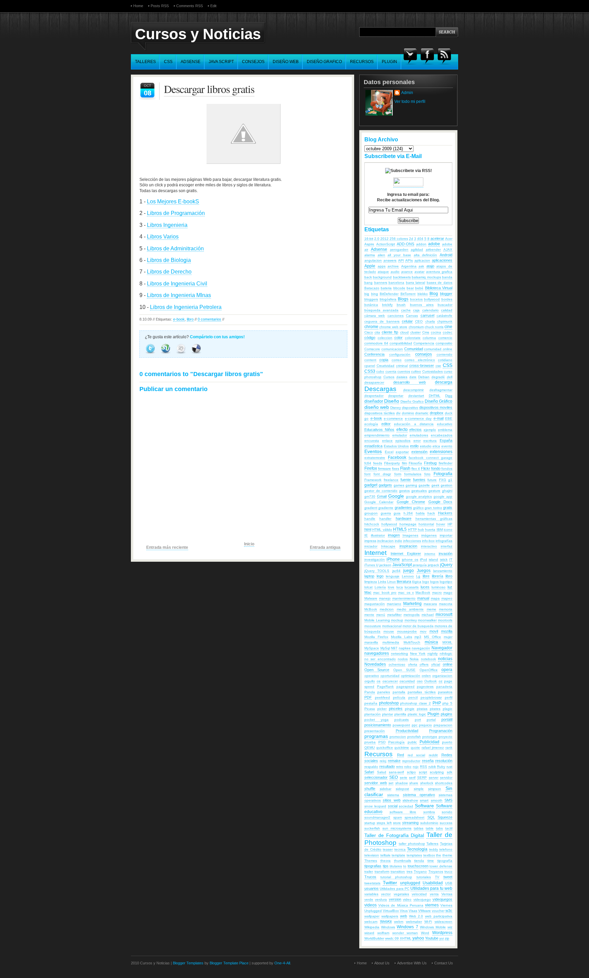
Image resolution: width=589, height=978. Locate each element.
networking (399, 653)
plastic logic (417, 714)
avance (407, 272)
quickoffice (384, 747)
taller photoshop (412, 843)
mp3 (417, 637)
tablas (418, 828)
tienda (419, 861)
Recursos (362, 61)
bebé (419, 288)
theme (447, 855)
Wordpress (442, 932)
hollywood (389, 524)
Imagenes (410, 535)
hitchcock (371, 524)
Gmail (382, 496)
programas (376, 736)
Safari (369, 772)
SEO (393, 777)
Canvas (412, 315)
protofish (414, 737)
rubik (432, 767)
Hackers (445, 513)
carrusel (427, 315)
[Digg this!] (181, 354)
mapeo (446, 598)
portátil (446, 719)
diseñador (373, 401)
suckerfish (372, 828)
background (382, 277)
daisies (401, 377)
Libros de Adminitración (175, 248)
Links (382, 582)
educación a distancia (413, 424)
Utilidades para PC (394, 888)
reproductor (411, 761)
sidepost (402, 789)
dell (449, 377)
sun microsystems (396, 828)
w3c (448, 911)
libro (190, 319)
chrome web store (393, 327)
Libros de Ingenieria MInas (179, 295)
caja (416, 310)
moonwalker (427, 620)
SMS (448, 800)
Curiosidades (432, 371)
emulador (399, 435)
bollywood (432, 299)
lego (380, 576)
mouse (388, 631)
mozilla (446, 631)
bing (374, 294)
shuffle (369, 789)
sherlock (426, 783)
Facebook (397, 457)
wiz (450, 927)
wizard (369, 933)
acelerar (437, 238)
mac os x (406, 592)
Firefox (370, 468)
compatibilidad (401, 343)
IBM (440, 529)
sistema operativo (419, 795)
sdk (449, 772)
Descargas (380, 388)
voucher (438, 911)
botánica (371, 305)
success (446, 823)
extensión (419, 452)
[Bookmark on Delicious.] (196, 354)
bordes (446, 299)
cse (438, 366)
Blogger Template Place (229, 963)
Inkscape (388, 546)
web (403, 916)
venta (434, 894)
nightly (432, 653)
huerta (430, 529)
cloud (404, 332)
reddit (433, 755)
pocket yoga (376, 719)
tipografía (444, 861)
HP (450, 524)
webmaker (414, 921)
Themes (370, 861)
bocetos (416, 299)
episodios (402, 441)
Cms (425, 332)
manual (423, 598)
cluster (415, 332)
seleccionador (376, 777)
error (417, 441)
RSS (423, 767)
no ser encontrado (380, 659)
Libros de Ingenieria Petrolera (186, 307)
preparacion (443, 725)
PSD (382, 742)
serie (403, 777)
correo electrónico (420, 360)
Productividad (407, 731)
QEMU (369, 747)
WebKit (386, 921)
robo (407, 767)
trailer (368, 871)
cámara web (374, 315)
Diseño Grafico (324, 61)
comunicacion (392, 349)
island (433, 559)
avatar (419, 272)
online (447, 664)
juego (408, 570)
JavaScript (402, 564)
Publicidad (429, 742)
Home (138, 6)
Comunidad (413, 349)
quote (415, 747)
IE (366, 535)
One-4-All (282, 963)
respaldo (371, 767)
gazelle (424, 485)
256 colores (399, 238)
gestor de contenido (380, 491)
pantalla (399, 692)
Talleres (145, 61)
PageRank (385, 686)
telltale (385, 855)
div (398, 413)
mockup (397, 620)
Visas (413, 911)
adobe (434, 244)
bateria (386, 288)
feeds (377, 463)
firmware (384, 468)
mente (369, 615)
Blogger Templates (188, 963)
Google (396, 496)
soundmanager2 (377, 817)
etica (436, 446)
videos (370, 905)
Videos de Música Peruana (400, 905)
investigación (374, 559)
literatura (404, 581)
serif (412, 777)
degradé (438, 377)
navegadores (376, 653)
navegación (421, 648)
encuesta (371, 441)
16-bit (368, 238)
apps (382, 266)
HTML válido (382, 529)
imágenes (429, 535)
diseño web (376, 407)
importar (446, 535)
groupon (371, 513)
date (413, 377)
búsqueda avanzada (381, 310)
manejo (385, 598)
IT (450, 559)
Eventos (373, 451)
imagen (394, 535)
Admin (407, 92)
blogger (446, 294)
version (395, 899)
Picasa (369, 709)
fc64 (367, 463)
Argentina (409, 266)
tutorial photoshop (396, 877)
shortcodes (443, 783)
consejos (423, 354)
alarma (369, 255)
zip (447, 938)
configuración (399, 354)
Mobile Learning (377, 620)
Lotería (380, 587)
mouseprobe (407, 631)
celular (407, 321)
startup (369, 823)
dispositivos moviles (435, 407)
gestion (446, 485)
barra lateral (415, 282)
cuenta (391, 371)
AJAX (447, 249)
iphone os (410, 559)
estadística (373, 446)
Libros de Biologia (169, 260)
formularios (412, 474)
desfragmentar (440, 390)
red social (416, 755)
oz (440, 681)
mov (423, 631)
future (432, 480)
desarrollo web (409, 382)
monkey (411, 620)
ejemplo (430, 430)
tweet (447, 877)
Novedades (375, 664)
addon (421, 244)
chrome (371, 326)
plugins (446, 714)
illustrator (378, 535)
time (430, 861)
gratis (447, 508)
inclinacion (385, 541)
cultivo (416, 371)
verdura (381, 899)
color (398, 338)
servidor (446, 777)
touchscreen (418, 866)
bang (368, 282)
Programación (440, 731)
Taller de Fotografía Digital (394, 835)
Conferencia (374, 354)
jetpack (433, 565)
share (413, 783)
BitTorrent (408, 294)
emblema (445, 430)
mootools (445, 620)
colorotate (413, 338)
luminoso (438, 587)
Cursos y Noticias (198, 34)
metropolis (412, 615)
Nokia (414, 659)
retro (399, 767)
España (446, 440)
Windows (388, 927)
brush (401, 305)
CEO (419, 321)
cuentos (403, 371)
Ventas (446, 894)
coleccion (385, 338)
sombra (429, 812)
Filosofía (415, 463)
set (391, 783)
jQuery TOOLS (376, 571)
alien (381, 255)
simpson (434, 789)
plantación (372, 714)
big (366, 294)
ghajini (447, 491)
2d (411, 238)
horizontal (426, 524)
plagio (447, 709)
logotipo (446, 582)
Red (400, 755)
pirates (435, 709)
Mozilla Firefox (376, 637)
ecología (371, 424)
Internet (375, 552)
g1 (450, 480)
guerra (386, 513)
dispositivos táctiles (379, 413)
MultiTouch (412, 642)
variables (371, 894)
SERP (422, 777)
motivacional (392, 626)
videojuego (422, 899)
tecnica (400, 849)
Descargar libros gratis (209, 88)
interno (429, 554)
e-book (179, 319)
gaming (411, 485)
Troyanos (435, 871)
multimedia (390, 642)
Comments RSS (189, 6)
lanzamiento (442, 571)
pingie (409, 709)
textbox (429, 855)
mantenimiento (404, 598)
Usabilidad (433, 883)
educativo (444, 424)
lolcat (368, 587)
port (418, 719)
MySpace (371, 648)
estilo (414, 446)
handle (369, 519)
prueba (370, 742)
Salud (381, 772)
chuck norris (434, 327)
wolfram (383, 933)
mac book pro (384, 592)
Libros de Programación (176, 213)
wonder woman (405, 933)
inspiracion (408, 546)
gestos (404, 491)
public (412, 742)
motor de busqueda (418, 626)
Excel (389, 452)
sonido (447, 812)
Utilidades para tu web (431, 888)
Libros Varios (163, 236)
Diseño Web (286, 61)
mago (447, 592)
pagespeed (405, 686)
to (404, 866)
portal (431, 719)
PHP (437, 703)
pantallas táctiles (421, 692)
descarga (443, 382)
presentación (374, 731)
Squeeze (445, 817)
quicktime (401, 747)
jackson (385, 565)
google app (443, 496)
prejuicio (425, 725)
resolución (443, 761)
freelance (391, 480)
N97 (394, 648)
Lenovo (408, 576)
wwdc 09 (392, 938)
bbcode (399, 288)
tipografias (372, 866)
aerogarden (399, 249)
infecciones (412, 541)
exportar (402, 452)
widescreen (443, 921)
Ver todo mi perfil (409, 101)
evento (446, 446)
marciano (394, 604)
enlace (387, 441)
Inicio (249, 544)
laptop (369, 576)
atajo (430, 266)
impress (370, 541)
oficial (435, 664)
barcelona (396, 282)
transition (398, 871)
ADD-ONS (405, 244)
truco (448, 871)
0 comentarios (209, 319)
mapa (435, 598)
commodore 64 (376, 343)
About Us (382, 963)
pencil (413, 697)
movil (433, 631)
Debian (423, 377)
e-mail (438, 418)
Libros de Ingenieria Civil (177, 283)
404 (420, 238)
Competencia (423, 343)
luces (425, 587)
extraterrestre (374, 458)
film (404, 463)
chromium (416, 327)
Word (425, 933)
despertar (395, 396)
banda (447, 277)
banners (380, 282)
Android (446, 255)
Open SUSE (404, 670)
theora (385, 861)
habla (420, 513)
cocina (436, 332)
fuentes (419, 480)
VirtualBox (391, 911)
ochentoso (397, 664)
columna (429, 338)
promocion (398, 737)
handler (385, 519)
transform (382, 871)
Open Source (376, 670)
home (362, 963)
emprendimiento (377, 435)
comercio (445, 338)
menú (380, 615)
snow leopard (375, 806)
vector (386, 894)
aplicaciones (442, 260)
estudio (426, 446)
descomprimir (413, 390)
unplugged (410, 883)
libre (426, 576)
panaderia (444, 686)
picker (382, 709)
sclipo (411, 772)
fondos (446, 468)
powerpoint (401, 725)
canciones (396, 315)
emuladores (419, 435)
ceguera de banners (381, 321)
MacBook (423, 592)
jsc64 (396, 571)
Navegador (442, 648)
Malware (370, 598)
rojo (416, 767)
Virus (404, 911)
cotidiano (445, 360)
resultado (387, 766)
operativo (371, 676)
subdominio (429, 823)
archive (393, 266)
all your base (399, 255)
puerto (447, 742)
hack (431, 513)
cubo (380, 371)
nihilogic (446, 653)
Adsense (190, 61)
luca (399, 587)
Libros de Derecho (169, 272)
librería (437, 576)
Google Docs (440, 502)
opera (446, 669)
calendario (430, 310)
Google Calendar (378, 502)
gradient (370, 508)
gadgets (385, 485)
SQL (431, 817)
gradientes (403, 508)
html (367, 529)
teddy (433, 849)
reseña (428, 761)
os (378, 681)
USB (448, 883)
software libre (403, 812)
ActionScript (385, 244)
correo (397, 360)
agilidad (417, 249)
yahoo (418, 938)
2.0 (376, 238)
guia (397, 513)
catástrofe (444, 315)
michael (428, 615)
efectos (415, 430)
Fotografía (443, 473)
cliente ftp (390, 332)
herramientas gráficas (434, 519)
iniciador (370, 546)
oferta (412, 664)
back (368, 277)
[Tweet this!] (150, 354)
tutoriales (424, 877)
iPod (423, 559)
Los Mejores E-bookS (173, 201)
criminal (402, 366)
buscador (445, 305)
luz (450, 587)
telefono (445, 849)
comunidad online (438, 349)
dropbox (436, 413)
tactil (448, 828)
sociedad (406, 806)
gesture (434, 491)
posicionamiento (377, 725)
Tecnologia (417, 849)
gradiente (385, 508)
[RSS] (446, 57)
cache (406, 310)
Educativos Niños (379, 430)
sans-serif (396, 772)
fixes (395, 468)
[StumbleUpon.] (166, 354)
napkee (405, 648)
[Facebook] (429, 57)
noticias (445, 658)
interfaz (446, 546)
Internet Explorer (406, 554)
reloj (383, 761)
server (433, 777)
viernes (432, 905)
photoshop (389, 703)
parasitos (445, 692)
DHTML (434, 396)
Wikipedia (371, 927)
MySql (385, 648)
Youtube (431, 938)
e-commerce (393, 418)
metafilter (394, 615)
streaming (410, 823)
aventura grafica (439, 272)
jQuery (446, 564)
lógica (416, 582)
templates (414, 855)
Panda (369, 692)
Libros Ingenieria (167, 225)
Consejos (253, 61)
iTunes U (371, 565)
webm (398, 921)
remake (394, 761)
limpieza (370, 582)
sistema (393, 795)
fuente (406, 480)
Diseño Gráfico (438, 401)
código (369, 338)
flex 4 (415, 468)
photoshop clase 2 (415, 703)
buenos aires (422, 305)
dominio (408, 413)
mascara (430, 604)
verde (368, 899)
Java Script (221, 61)
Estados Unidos (396, 446)
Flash (405, 468)
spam (397, 817)
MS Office (432, 637)
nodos (403, 659)
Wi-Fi (428, 921)
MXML (447, 642)
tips (386, 866)
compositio (444, 343)
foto (427, 474)
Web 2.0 (416, 916)
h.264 (408, 513)
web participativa (438, 916)
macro (437, 592)
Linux (391, 582)
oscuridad (407, 681)
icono (448, 529)
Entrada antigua (325, 547)
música (431, 642)
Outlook (430, 681)
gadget (370, 485)
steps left (384, 823)
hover (440, 524)
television (371, 855)
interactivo (429, 546)
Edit (213, 6)
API (401, 260)
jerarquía (420, 565)
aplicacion (422, 260)
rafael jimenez (433, 747)
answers (389, 260)
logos (434, 582)
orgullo (369, 681)
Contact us (443, 963)
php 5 (447, 703)
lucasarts (412, 587)
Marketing (412, 603)
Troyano (420, 871)
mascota (445, 604)
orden (426, 676)
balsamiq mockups (426, 277)
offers (424, 664)
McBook (370, 609)
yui (441, 938)
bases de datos (439, 282)
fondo (435, 468)
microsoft (444, 614)
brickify (387, 305)
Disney (395, 407)
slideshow (410, 800)
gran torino (433, 508)
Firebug (430, 463)
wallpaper (371, 916)
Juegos (424, 570)
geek (435, 485)
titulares (396, 866)
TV (437, 877)
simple (419, 789)
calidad (446, 310)
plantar (387, 714)
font (367, 474)
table (430, 828)
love (391, 587)
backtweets (402, 277)
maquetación (374, 604)
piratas (422, 709)
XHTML (405, 938)
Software (424, 805)
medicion (387, 609)
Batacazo (371, 288)
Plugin (389, 61)
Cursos (388, 377)
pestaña (370, 703)
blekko (423, 294)
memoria (445, 609)
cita (377, 332)
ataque (383, 272)
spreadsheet (414, 817)
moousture (372, 626)
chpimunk (444, 321)
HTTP (412, 529)
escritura (430, 441)
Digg (448, 396)
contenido (444, 354)
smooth (436, 800)
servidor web (375, 783)
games (399, 485)
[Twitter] (412, 57)
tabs (439, 828)
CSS (168, 61)
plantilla (400, 714)
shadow (401, 783)
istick (444, 559)
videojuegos (442, 899)
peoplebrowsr (431, 697)
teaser (388, 849)
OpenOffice (429, 670)
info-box (428, 541)
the (438, 855)
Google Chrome (411, 502)
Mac (368, 592)
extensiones (441, 451)
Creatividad (385, 366)
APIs (409, 260)
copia (383, 360)
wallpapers (389, 916)
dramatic (421, 413)
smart (424, 800)
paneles (383, 692)
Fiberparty (392, 463)
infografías (444, 541)
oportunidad (389, 676)
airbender (433, 249)
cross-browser (421, 365)
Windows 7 (407, 927)
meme (431, 609)
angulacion (373, 260)
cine (448, 326)
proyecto (445, 737)
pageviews (425, 686)
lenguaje (392, 576)
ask (421, 266)
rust (449, 767)
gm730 (369, 496)
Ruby (441, 767)
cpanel (369, 366)
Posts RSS (160, 6)
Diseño (391, 401)
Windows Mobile (433, 927)
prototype (429, 737)
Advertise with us (412, 963)
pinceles (396, 709)
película (399, 697)
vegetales (401, 894)
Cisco (368, 332)
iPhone (393, 559)
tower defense (440, 866)
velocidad (419, 894)
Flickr (425, 468)
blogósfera (388, 299)
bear (410, 288)
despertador (373, 396)
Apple (369, 266)
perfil (448, 697)
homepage (408, 524)
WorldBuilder (374, 938)
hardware (403, 518)
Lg (418, 576)
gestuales (419, 491)
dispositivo (410, 407)
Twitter (390, 882)
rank (448, 747)
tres (409, 871)
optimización (410, 676)
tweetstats (372, 883)
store (397, 823)
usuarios (371, 888)
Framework (372, 480)
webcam (370, 921)
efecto (402, 429)
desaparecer (374, 382)
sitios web (391, 800)
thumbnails (402, 861)
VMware (424, 911)
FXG (442, 480)
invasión (445, 554)
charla (430, 321)
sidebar (385, 789)
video (407, 899)
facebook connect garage (430, 458)
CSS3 (369, 371)
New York (418, 653)
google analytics (419, 496)
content (370, 360)
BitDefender (389, 294)
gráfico (418, 508)
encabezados (441, 435)
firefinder (445, 463)
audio (395, 272)
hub (421, 529)
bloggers (371, 299)
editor (386, 424)
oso (420, 681)
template (398, 855)
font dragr (382, 474)
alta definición (425, 255)
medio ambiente (410, 609)
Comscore (372, 349)
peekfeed (382, 697)
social (392, 806)
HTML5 (400, 529)
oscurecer (390, 681)
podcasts (401, 719)
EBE (448, 418)
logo (425, 582)
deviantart (416, 396)
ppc (415, 725)
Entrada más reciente (167, 547)
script (423, 772)
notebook (428, 659)
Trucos (370, 877)
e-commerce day (418, 418)
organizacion (442, 676)
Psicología (396, 742)
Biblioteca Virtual (438, 288)
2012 (384, 238)
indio (398, 541)
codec (447, 332)
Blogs (403, 299)
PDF (368, 697)
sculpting (437, 772)
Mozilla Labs (401, 637)
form (397, 474)
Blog (433, 293)
